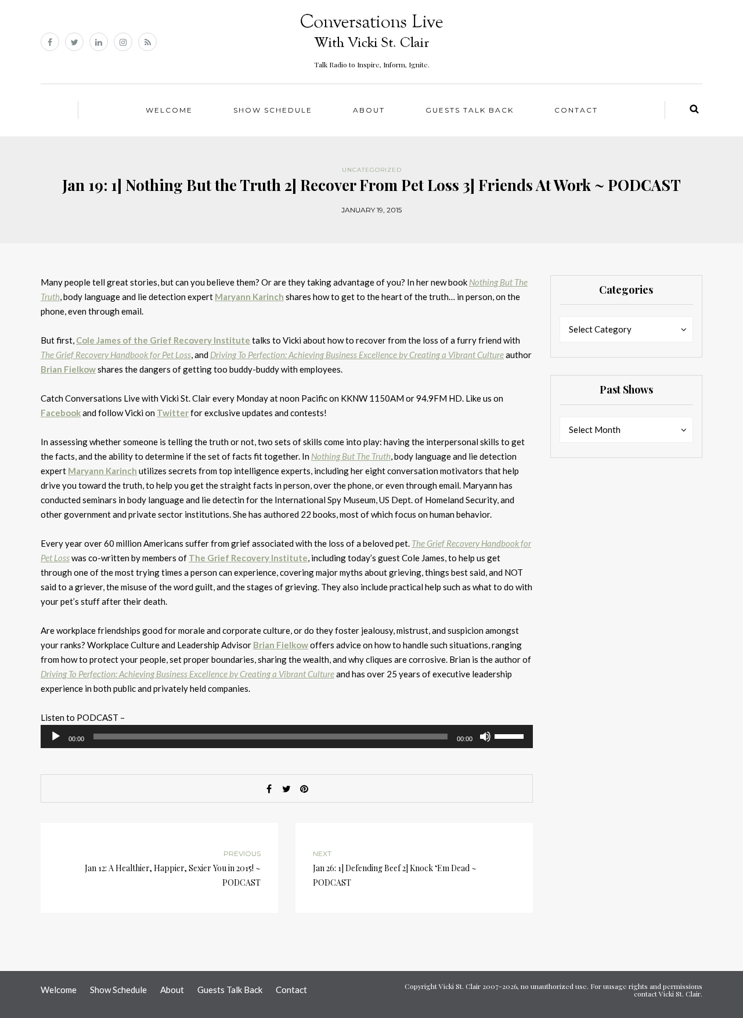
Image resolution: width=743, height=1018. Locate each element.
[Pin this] (304, 788)
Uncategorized (372, 170)
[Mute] (485, 736)
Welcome (169, 110)
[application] (287, 736)
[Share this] (269, 788)
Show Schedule (272, 110)
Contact (576, 110)
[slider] (511, 735)
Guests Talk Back (469, 110)
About (369, 110)
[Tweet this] (286, 788)
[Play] (56, 736)
